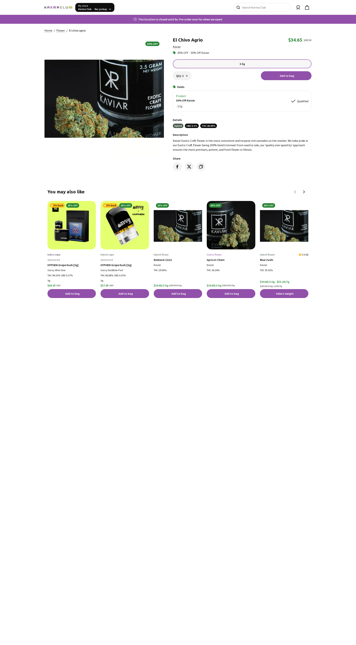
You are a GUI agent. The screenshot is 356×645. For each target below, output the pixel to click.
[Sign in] (298, 7)
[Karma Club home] (58, 7)
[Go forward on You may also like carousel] (304, 191)
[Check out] (307, 7)
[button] (177, 47)
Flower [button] (60, 30)
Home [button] (48, 30)
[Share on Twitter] (189, 166)
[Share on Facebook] (177, 166)
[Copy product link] (201, 166)
